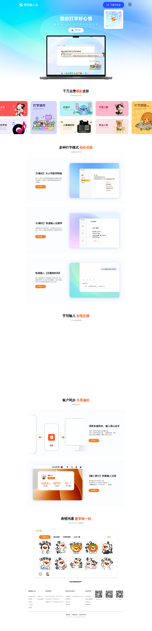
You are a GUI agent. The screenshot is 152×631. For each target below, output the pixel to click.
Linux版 (30, 604)
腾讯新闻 (88, 604)
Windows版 (31, 596)
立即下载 (77, 30)
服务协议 (68, 614)
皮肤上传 (68, 602)
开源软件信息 (82, 614)
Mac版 (30, 599)
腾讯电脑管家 (89, 599)
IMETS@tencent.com (58, 602)
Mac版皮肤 (40, 599)
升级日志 (40, 596)
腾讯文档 (88, 602)
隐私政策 (74, 614)
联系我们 (68, 599)
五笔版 (30, 607)
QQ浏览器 (88, 596)
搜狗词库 (68, 604)
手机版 (30, 602)
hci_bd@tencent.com (77, 596)
